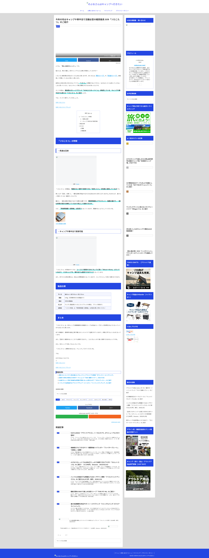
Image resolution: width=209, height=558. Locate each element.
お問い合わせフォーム (126, 553)
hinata (77, 184)
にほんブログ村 (130, 334)
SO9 (63, 399)
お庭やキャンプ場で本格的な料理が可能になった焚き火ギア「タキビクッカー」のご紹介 (85, 380)
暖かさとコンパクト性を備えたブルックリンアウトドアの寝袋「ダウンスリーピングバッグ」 (86, 375)
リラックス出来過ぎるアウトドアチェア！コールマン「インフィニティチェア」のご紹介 (85, 383)
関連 (82, 128)
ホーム (117, 553)
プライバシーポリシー (147, 553)
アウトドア (68, 399)
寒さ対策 (104, 399)
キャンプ (75, 399)
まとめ (82, 126)
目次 (86, 113)
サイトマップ (136, 553)
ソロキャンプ (97, 399)
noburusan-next (139, 65)
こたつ (89, 399)
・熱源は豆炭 (84, 119)
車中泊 (110, 399)
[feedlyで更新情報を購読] (72, 416)
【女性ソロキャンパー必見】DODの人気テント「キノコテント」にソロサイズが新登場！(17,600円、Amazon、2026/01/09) (139, 414)
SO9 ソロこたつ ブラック (63, 107)
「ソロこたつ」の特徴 (86, 116)
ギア (58, 399)
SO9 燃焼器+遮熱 (61, 224)
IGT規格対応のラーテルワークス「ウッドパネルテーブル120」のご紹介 (139, 398)
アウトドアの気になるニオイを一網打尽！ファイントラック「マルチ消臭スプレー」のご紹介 (139, 390)
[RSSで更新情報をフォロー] (105, 416)
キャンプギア (83, 399)
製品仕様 (82, 123)
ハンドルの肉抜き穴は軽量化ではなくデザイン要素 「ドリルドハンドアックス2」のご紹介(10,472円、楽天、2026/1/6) (139, 405)
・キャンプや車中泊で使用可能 (89, 121)
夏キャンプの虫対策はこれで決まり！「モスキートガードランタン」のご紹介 (139, 421)
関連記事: (83, 131)
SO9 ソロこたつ (60, 102)
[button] (119, 394)
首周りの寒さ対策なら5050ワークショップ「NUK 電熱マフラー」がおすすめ (81, 378)
